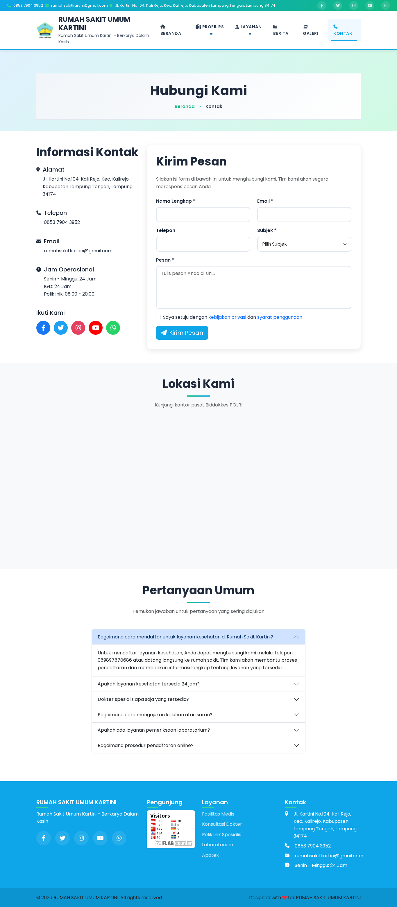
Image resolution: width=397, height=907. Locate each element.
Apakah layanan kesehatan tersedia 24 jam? (149, 684)
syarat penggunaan (279, 317)
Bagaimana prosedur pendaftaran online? (146, 745)
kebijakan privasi (227, 317)
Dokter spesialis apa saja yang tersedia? (143, 699)
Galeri (310, 33)
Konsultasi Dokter (222, 824)
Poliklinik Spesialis (221, 834)
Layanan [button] (251, 27)
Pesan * (165, 260)
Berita (280, 33)
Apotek (210, 855)
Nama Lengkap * (175, 201)
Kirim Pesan (186, 333)
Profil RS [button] (213, 27)
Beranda (170, 33)
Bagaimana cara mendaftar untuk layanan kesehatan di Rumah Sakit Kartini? (185, 637)
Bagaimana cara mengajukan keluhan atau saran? (155, 714)
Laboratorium (217, 844)
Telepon (165, 230)
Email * (265, 201)
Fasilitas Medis (218, 814)
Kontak (342, 33)
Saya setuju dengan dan (232, 317)
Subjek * (266, 230)
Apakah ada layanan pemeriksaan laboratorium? (154, 730)
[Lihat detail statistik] (171, 828)
